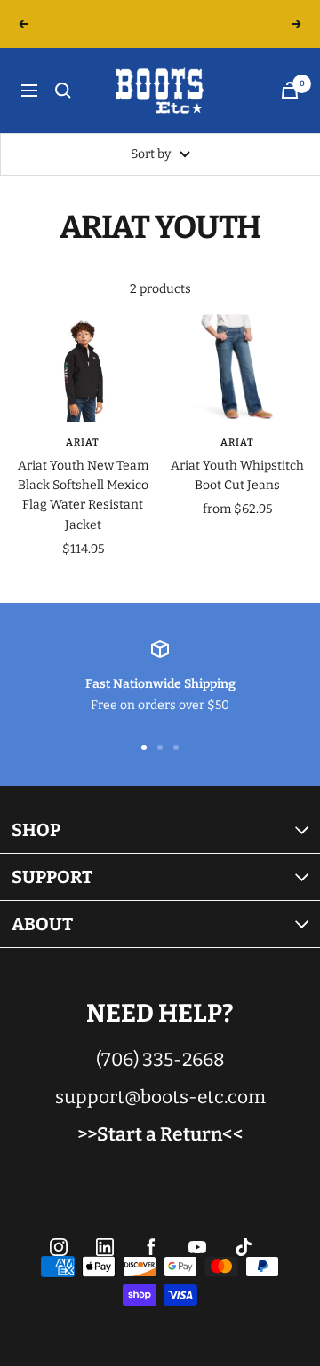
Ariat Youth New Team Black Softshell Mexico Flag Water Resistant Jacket (83, 495)
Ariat (83, 442)
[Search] (63, 91)
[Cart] (290, 90)
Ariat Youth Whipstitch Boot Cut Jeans (237, 475)
